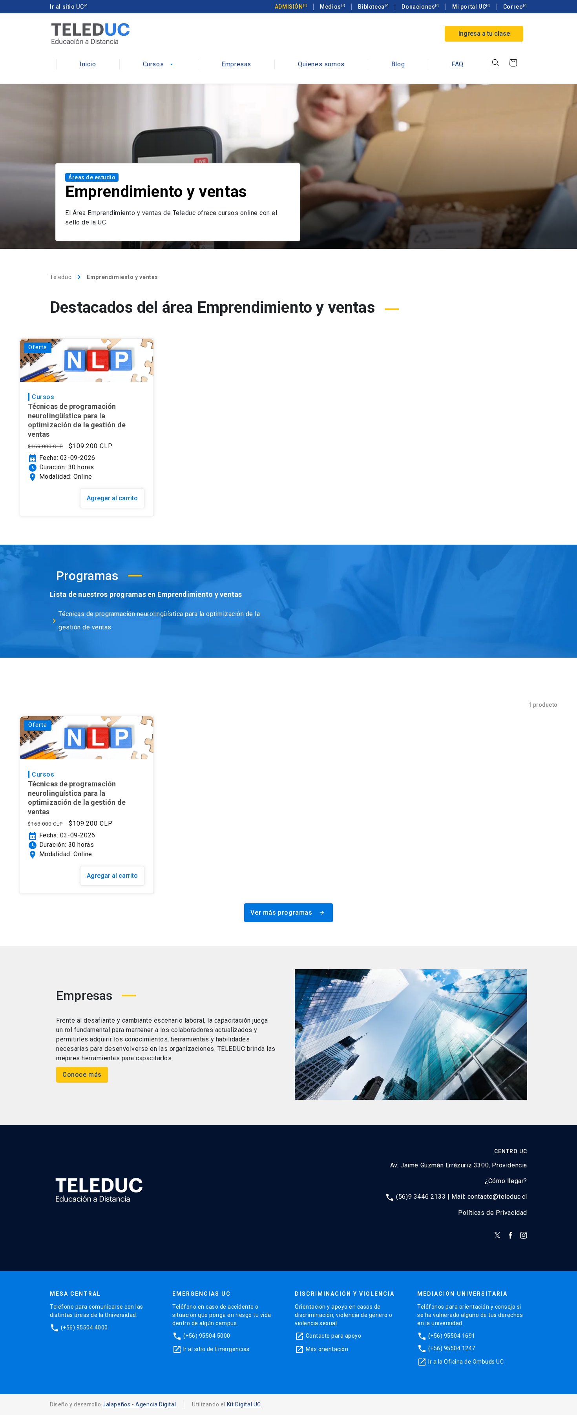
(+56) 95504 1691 (451, 1336)
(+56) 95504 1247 (451, 1348)
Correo (513, 7)
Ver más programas (287, 912)
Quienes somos (321, 64)
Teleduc (60, 277)
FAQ (457, 64)
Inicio (88, 64)
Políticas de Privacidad (492, 1212)
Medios (330, 7)
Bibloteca (371, 7)
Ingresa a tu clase (484, 33)
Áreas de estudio (91, 177)
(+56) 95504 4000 (84, 1327)
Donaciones (418, 7)
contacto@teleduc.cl (497, 1196)
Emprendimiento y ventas (122, 277)
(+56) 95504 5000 (206, 1336)
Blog (398, 64)
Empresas (236, 64)
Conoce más (82, 1074)
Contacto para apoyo (334, 1336)
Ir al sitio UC (67, 7)
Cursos (159, 64)
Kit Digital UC (244, 1404)
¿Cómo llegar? (506, 1181)
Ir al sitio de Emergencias (216, 1349)
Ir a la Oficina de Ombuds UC (466, 1361)
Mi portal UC (469, 7)
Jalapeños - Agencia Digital (139, 1404)
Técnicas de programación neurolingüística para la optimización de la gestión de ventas (77, 420)
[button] (495, 62)
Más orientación (327, 1349)
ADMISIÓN (289, 7)
